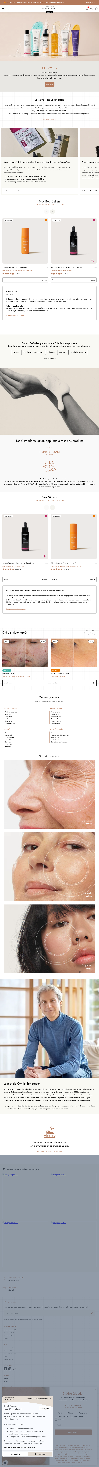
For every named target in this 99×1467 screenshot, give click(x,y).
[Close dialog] (95, 1389)
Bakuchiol (8, 746)
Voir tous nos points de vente (49, 1151)
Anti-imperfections (11, 712)
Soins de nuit (55, 740)
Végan (6, 1338)
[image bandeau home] (49, 37)
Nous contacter (8, 1359)
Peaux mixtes (55, 714)
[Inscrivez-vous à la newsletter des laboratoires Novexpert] (91, 1313)
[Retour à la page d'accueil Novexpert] (49, 8)
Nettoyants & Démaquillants (60, 735)
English (6, 1378)
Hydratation (9, 719)
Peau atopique (55, 723)
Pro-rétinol (8, 744)
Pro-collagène (9, 737)
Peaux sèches (55, 719)
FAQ (5, 1356)
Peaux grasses (55, 712)
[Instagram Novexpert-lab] (9, 1370)
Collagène (51, 352)
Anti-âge (8, 714)
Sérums (16, 352)
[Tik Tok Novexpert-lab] (14, 1370)
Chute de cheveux (49, 358)
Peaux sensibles (10, 723)
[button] (8, 273)
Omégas (8, 742)
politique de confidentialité (34, 1319)
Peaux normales (56, 716)
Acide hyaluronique (78, 352)
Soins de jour (55, 737)
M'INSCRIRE (73, 1432)
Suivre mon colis (9, 1348)
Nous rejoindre (8, 1336)
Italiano (6, 1381)
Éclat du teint (9, 721)
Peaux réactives (56, 721)
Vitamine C (63, 352)
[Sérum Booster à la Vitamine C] (25, 241)
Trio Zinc (8, 740)
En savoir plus (49, 119)
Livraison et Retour (9, 1351)
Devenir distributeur (10, 1333)
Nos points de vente (10, 1353)
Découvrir (49, 84)
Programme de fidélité (10, 1330)
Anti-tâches (8, 716)
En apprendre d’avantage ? (15, 315)
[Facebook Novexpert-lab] (5, 1370)
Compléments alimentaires (32, 352)
